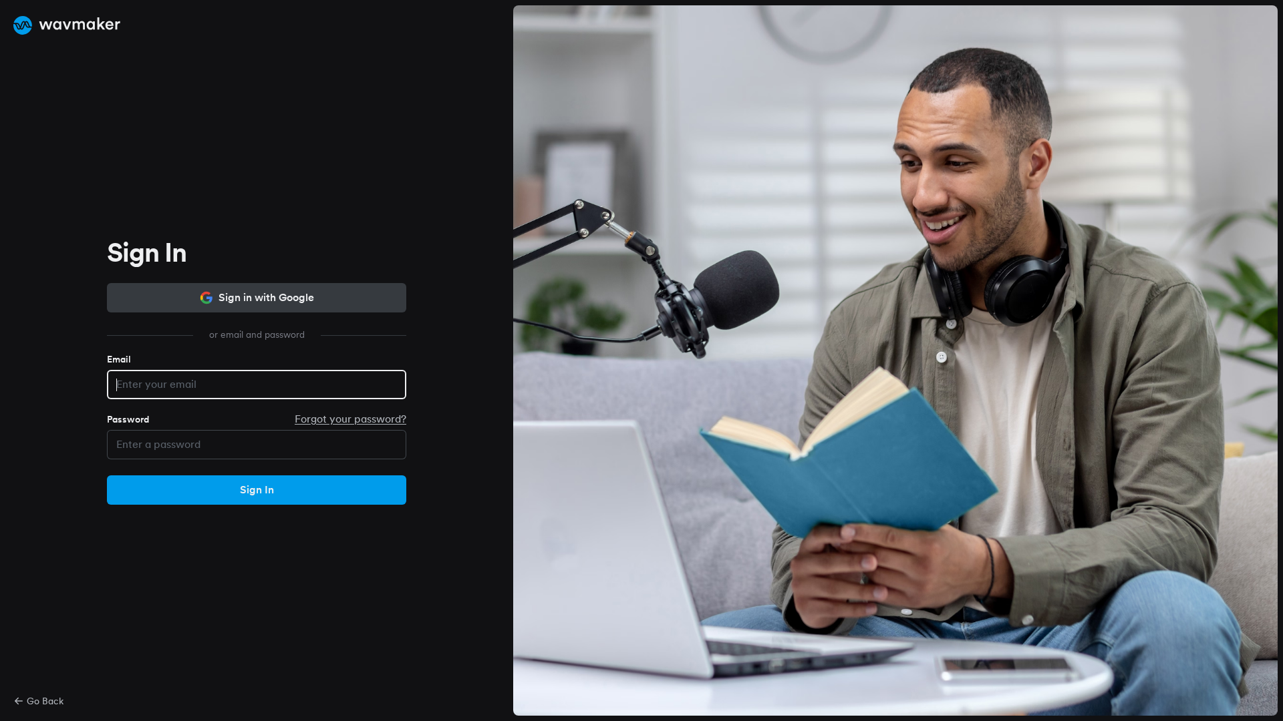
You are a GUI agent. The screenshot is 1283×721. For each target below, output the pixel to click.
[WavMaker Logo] (66, 25)
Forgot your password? (350, 419)
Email (119, 359)
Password (128, 419)
